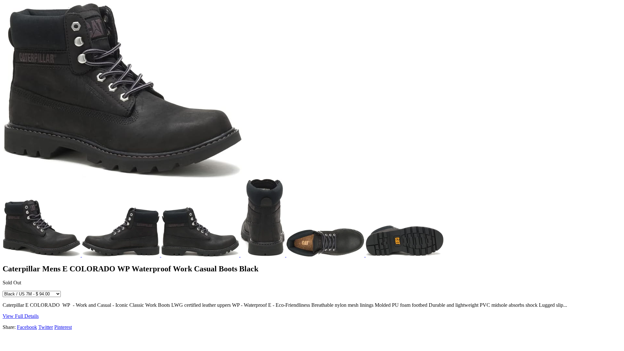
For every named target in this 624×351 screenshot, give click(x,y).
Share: (9, 327)
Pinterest (63, 327)
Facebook (27, 327)
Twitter (45, 327)
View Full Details (21, 316)
